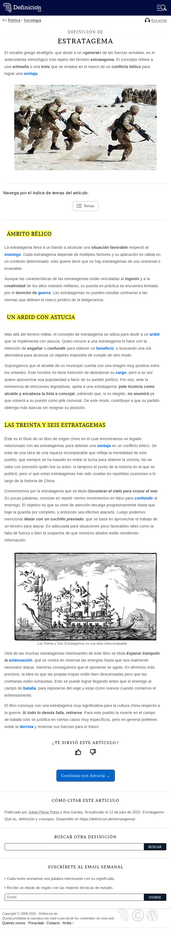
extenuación (20, 660)
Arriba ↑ (68, 923)
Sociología (32, 20)
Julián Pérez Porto (43, 812)
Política (14, 20)
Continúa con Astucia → (85, 775)
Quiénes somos (13, 923)
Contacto (53, 923)
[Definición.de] (22, 7)
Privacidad (36, 923)
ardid (154, 334)
